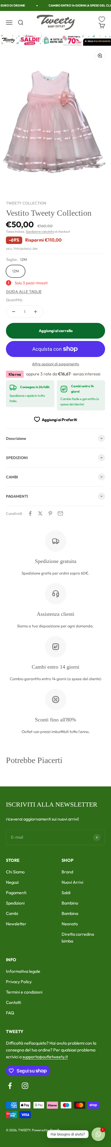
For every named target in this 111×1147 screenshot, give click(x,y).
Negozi (12, 882)
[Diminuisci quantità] (13, 312)
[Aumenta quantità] (35, 312)
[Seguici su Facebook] (10, 1086)
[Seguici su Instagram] (25, 1086)
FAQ (10, 1013)
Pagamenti (16, 892)
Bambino (70, 903)
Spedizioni (15, 903)
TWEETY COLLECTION (26, 203)
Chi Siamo (15, 872)
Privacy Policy (19, 981)
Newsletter (16, 924)
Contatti (13, 1002)
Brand (67, 872)
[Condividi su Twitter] (40, 513)
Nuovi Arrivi (72, 882)
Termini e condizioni (24, 992)
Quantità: (14, 299)
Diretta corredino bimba (78, 938)
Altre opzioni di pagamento (55, 363)
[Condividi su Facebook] (30, 513)
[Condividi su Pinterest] (50, 513)
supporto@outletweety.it (45, 1056)
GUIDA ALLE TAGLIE (24, 291)
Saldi (66, 892)
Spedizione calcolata (40, 231)
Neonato (70, 924)
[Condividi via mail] (60, 513)
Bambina (70, 913)
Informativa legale (23, 971)
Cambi (12, 913)
